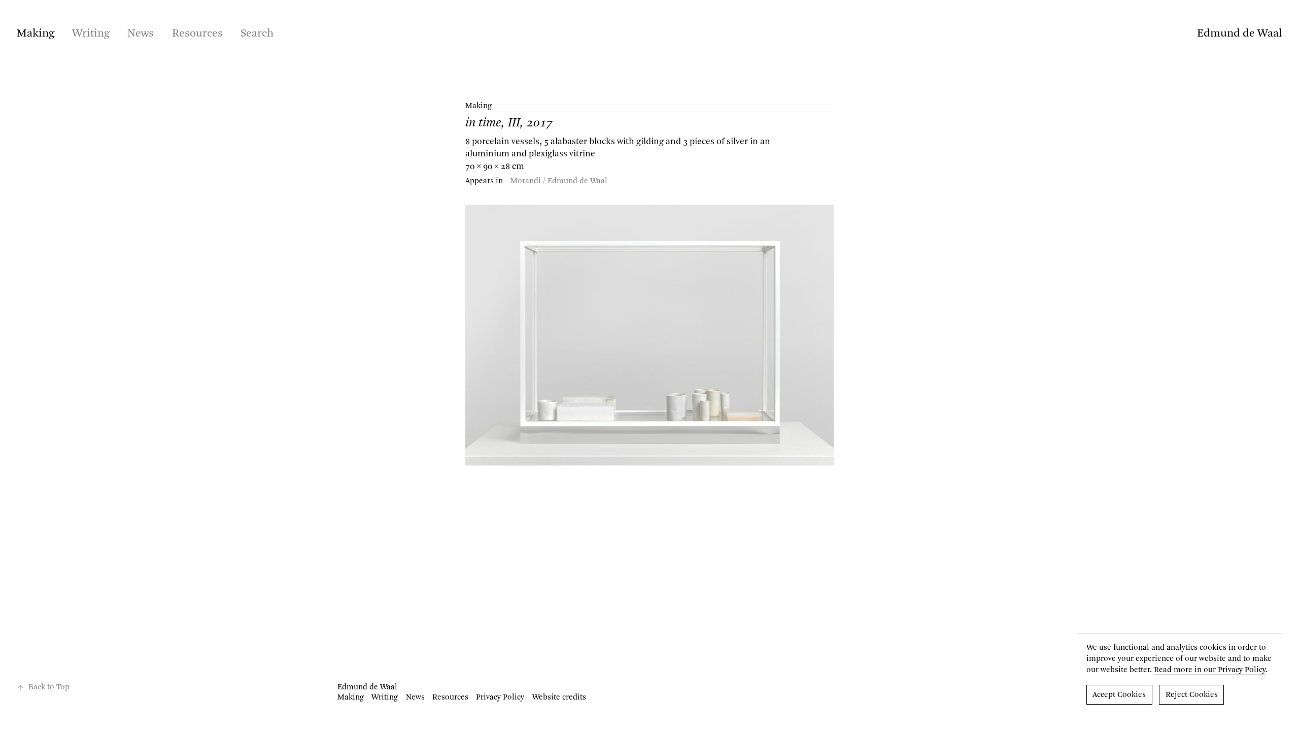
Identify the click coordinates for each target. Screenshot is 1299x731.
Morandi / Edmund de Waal (558, 181)
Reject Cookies (1192, 695)
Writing (91, 33)
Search (257, 33)
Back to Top (49, 687)
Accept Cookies (1119, 695)
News (140, 33)
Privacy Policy (500, 697)
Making (35, 33)
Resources (197, 33)
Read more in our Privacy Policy (1210, 670)
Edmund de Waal (1239, 33)
